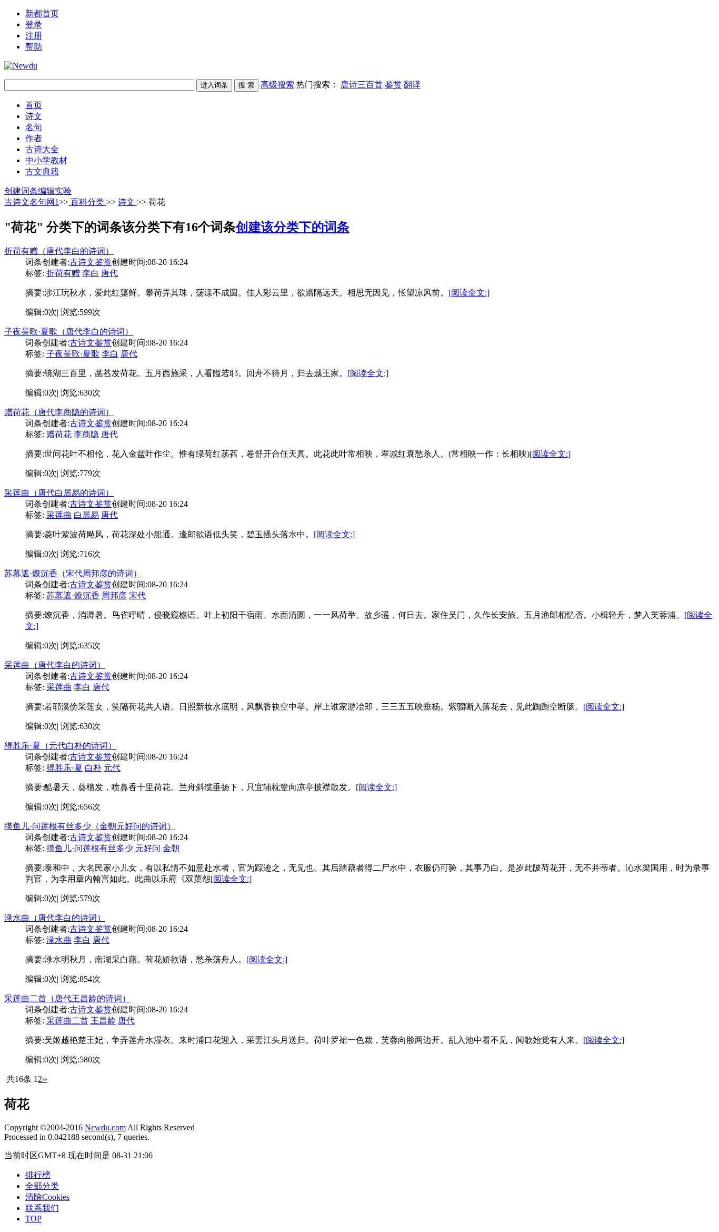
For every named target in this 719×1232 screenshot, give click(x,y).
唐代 (109, 273)
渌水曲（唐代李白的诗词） (54, 917)
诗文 (33, 116)
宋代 (137, 595)
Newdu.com (105, 1127)
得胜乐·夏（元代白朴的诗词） (60, 745)
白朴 (93, 767)
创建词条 (21, 190)
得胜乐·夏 (64, 767)
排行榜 (38, 1174)
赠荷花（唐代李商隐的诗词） (59, 412)
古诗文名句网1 (31, 202)
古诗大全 (42, 149)
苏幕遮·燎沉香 (72, 595)
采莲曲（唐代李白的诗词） (54, 665)
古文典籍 (42, 171)
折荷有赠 (63, 273)
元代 (112, 767)
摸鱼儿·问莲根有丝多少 (89, 848)
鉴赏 (393, 84)
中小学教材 (46, 160)
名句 (33, 127)
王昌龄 (103, 1020)
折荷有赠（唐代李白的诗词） (59, 251)
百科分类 (87, 202)
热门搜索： (358, 84)
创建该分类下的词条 (292, 227)
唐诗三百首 (362, 84)
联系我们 (42, 1208)
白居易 (86, 514)
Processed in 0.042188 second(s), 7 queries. (76, 1136)
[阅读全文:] (469, 292)
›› (44, 1079)
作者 (33, 138)
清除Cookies (47, 1196)
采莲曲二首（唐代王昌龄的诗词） (67, 998)
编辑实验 (55, 190)
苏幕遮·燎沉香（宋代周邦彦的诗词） (73, 573)
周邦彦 (114, 595)
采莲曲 (59, 514)
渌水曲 (59, 939)
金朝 (171, 848)
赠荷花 (59, 434)
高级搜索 (277, 84)
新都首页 (42, 13)
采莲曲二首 (67, 1020)
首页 (33, 105)
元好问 (148, 848)
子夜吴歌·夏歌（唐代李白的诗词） (68, 331)
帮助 (33, 46)
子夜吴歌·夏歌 (72, 353)
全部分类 (42, 1185)
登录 (33, 24)
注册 (33, 35)
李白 (90, 273)
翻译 (412, 84)
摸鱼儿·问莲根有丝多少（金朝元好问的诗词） (89, 826)
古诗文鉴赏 (90, 262)
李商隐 (86, 434)
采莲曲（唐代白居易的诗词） (59, 492)
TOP (33, 1218)
